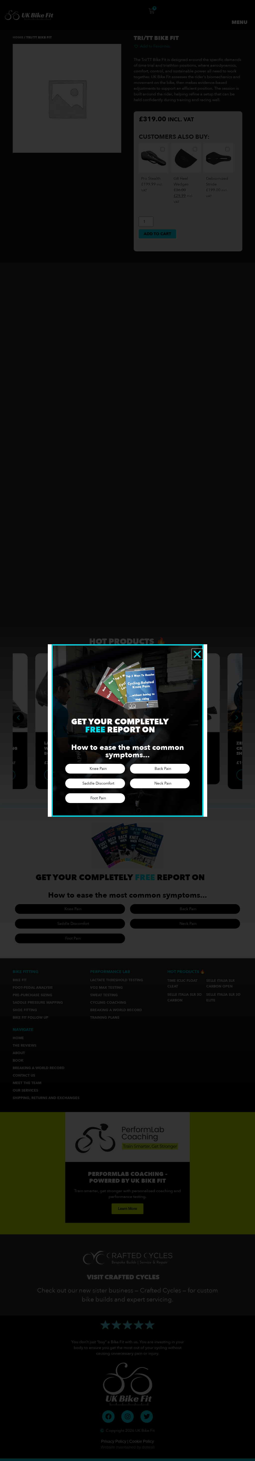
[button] (197, 654)
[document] (127, 730)
